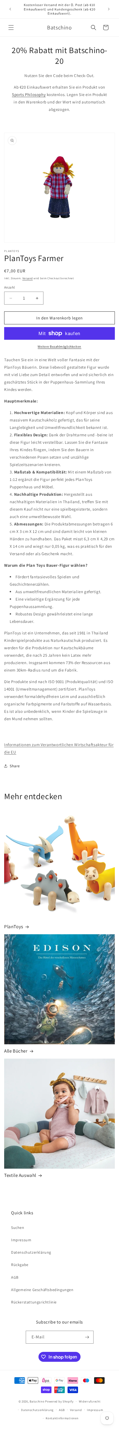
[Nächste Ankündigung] (109, 9)
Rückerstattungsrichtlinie (34, 1302)
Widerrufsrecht (90, 1401)
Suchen (17, 1227)
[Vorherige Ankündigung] (10, 9)
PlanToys (13, 927)
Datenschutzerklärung (31, 1252)
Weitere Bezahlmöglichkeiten (59, 346)
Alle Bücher (16, 1051)
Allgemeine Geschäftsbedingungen (42, 1289)
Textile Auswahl (20, 1175)
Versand (27, 278)
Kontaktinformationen (62, 1418)
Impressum (21, 1239)
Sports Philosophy (29, 94)
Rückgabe (20, 1264)
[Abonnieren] (87, 1337)
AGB (15, 1277)
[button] (11, 27)
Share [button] (15, 765)
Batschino (37, 1401)
